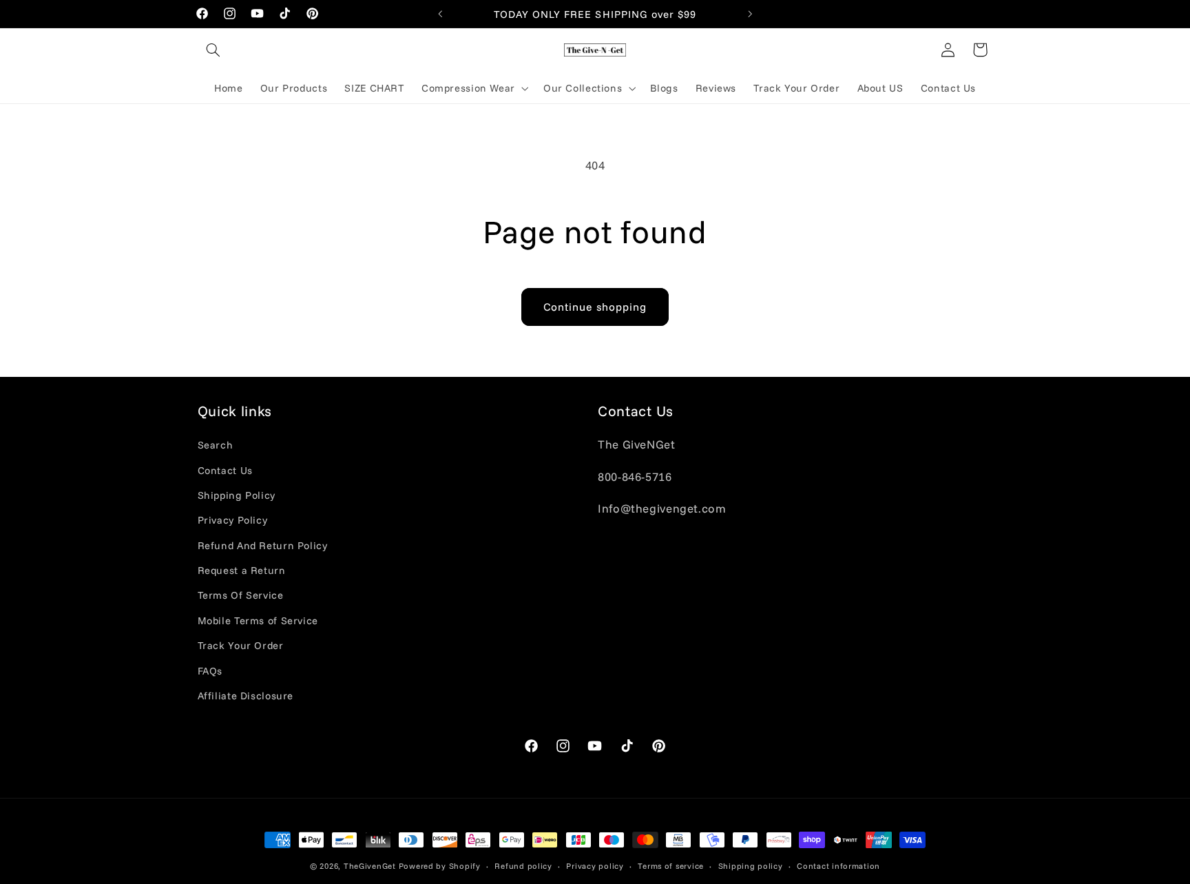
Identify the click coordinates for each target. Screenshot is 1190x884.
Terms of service (671, 866)
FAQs (210, 670)
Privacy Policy (233, 519)
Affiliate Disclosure (246, 695)
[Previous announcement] (440, 14)
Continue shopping (595, 306)
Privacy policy (594, 866)
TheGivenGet (370, 866)
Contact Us (225, 470)
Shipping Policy (236, 495)
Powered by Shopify (440, 866)
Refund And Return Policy (263, 545)
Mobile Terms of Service (258, 620)
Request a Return (242, 570)
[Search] (213, 49)
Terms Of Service (241, 595)
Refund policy (523, 866)
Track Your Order (241, 645)
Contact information (838, 866)
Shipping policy (750, 866)
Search (215, 444)
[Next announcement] (750, 14)
